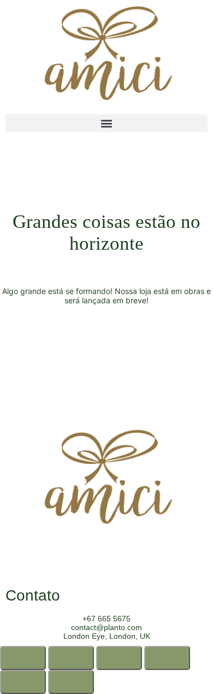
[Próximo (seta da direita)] (71, 682)
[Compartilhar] (119, 658)
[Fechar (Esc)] (167, 658)
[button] (106, 123)
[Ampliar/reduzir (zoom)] (23, 658)
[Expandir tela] (71, 658)
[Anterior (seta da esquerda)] (23, 682)
